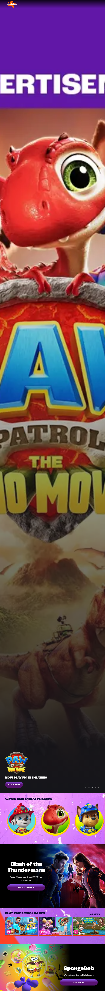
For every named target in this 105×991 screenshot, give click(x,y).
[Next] (102, 819)
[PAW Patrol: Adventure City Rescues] (21, 926)
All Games (95, 914)
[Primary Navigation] (4, 4)
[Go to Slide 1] (85, 787)
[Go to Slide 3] (92, 787)
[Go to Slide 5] (98, 787)
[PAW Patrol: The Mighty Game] (55, 926)
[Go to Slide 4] (95, 787)
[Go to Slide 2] (89, 787)
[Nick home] (12, 4)
